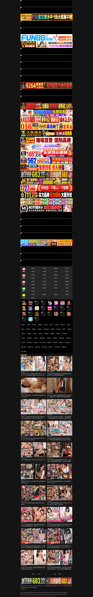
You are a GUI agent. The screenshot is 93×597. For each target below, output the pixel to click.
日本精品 (44, 271)
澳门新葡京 (64, 333)
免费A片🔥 (30, 347)
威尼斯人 (23, 324)
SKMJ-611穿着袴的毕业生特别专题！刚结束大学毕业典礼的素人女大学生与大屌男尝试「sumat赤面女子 (33, 418)
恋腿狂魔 (67, 281)
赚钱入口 (51, 347)
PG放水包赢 (46, 329)
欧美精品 (56, 268)
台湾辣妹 (33, 274)
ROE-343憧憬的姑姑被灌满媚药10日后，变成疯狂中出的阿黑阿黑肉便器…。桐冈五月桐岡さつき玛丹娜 (59, 461)
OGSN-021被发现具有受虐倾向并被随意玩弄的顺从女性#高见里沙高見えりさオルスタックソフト (59, 526)
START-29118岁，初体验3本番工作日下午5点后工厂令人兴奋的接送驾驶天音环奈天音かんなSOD (33, 375)
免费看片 (49, 342)
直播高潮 (52, 329)
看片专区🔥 (44, 347)
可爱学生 (56, 281)
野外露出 (67, 278)
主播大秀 (23, 333)
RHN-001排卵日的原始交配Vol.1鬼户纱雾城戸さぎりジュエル (59, 482)
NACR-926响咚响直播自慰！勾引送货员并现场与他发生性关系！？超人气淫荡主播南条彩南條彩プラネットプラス (59, 569)
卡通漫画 (33, 288)
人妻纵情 (56, 294)
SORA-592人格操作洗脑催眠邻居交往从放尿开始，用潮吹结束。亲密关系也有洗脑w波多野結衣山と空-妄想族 (59, 396)
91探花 (44, 278)
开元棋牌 (34, 324)
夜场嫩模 (52, 333)
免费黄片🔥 (61, 338)
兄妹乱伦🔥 (37, 347)
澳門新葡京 (29, 338)
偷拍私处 (41, 333)
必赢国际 (34, 329)
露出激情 (44, 288)
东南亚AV (67, 274)
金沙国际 (36, 342)
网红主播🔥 (23, 351)
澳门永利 (46, 324)
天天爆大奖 (29, 342)
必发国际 (58, 333)
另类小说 (33, 297)
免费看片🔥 (42, 338)
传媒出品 (33, 291)
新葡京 (22, 329)
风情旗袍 (33, 284)
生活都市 (33, 294)
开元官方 (23, 342)
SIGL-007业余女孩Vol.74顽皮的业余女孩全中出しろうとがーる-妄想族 (33, 439)
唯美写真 (56, 288)
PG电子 (51, 324)
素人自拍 (67, 271)
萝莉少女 (67, 268)
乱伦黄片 (35, 333)
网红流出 (56, 278)
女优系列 (44, 281)
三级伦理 (33, 271)
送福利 (68, 324)
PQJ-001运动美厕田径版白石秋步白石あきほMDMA (32, 503)
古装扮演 (33, 281)
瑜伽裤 (55, 284)
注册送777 (63, 324)
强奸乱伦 (44, 268)
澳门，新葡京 (42, 342)
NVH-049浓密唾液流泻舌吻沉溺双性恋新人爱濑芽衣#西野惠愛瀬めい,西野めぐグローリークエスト (33, 526)
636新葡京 (49, 338)
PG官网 (28, 324)
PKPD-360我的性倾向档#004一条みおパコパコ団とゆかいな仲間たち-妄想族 (59, 503)
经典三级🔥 (23, 347)
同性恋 (67, 291)
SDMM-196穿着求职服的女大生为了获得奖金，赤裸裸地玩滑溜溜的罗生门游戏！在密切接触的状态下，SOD (59, 439)
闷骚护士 (67, 284)
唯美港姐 (56, 274)
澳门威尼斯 (67, 342)
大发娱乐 (23, 338)
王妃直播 (29, 333)
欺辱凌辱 (33, 278)
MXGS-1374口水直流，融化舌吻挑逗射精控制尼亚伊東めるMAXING (33, 568)
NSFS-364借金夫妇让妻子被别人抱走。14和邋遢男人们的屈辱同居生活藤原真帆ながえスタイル (33, 547)
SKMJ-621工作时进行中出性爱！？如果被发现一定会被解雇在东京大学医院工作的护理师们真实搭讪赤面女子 (59, 418)
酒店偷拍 (69, 329)
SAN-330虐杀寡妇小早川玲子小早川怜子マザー (33, 460)
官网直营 (40, 324)
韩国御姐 (44, 274)
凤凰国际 (40, 329)
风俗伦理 (67, 294)
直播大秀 (61, 342)
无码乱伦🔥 (68, 338)
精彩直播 (58, 329)
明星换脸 (44, 284)
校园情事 (44, 294)
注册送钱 (57, 324)
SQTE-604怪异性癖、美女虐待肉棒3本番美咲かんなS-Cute (33, 395)
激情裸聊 (55, 338)
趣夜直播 (46, 333)
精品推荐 (33, 268)
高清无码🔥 (57, 347)
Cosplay (55, 271)
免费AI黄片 (64, 347)
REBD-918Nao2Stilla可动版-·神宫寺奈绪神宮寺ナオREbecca (33, 482)
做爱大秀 (55, 342)
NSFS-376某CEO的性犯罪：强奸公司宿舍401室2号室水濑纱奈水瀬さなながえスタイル (59, 546)
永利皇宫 (36, 338)
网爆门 (67, 288)
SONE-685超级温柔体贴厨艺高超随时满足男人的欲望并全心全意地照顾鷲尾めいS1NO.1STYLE (59, 375)
